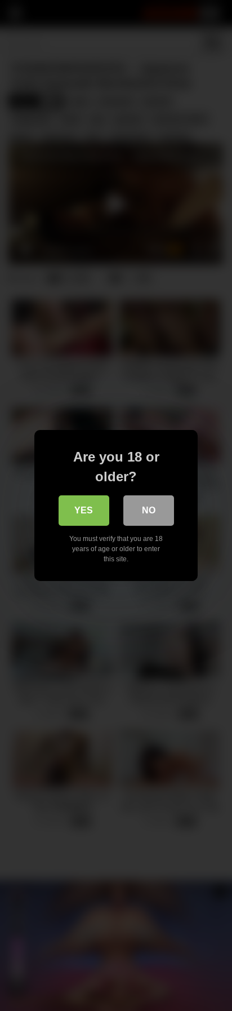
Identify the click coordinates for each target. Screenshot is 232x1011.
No (148, 510)
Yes (83, 510)
